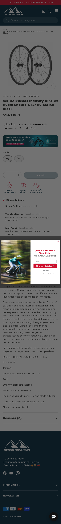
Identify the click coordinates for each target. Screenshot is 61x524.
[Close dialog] (58, 241)
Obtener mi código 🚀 (45, 266)
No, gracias (45, 270)
